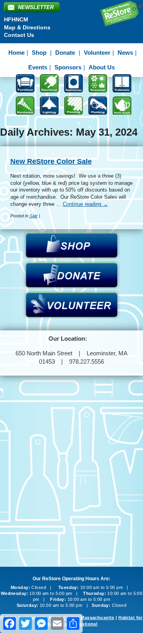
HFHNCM (16, 19)
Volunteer (97, 52)
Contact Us (19, 35)
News (125, 52)
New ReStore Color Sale (51, 161)
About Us (102, 67)
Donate (65, 52)
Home (16, 52)
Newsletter (36, 7)
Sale (33, 215)
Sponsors (67, 67)
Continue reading (85, 204)
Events (37, 67)
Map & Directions (27, 27)
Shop (39, 52)
